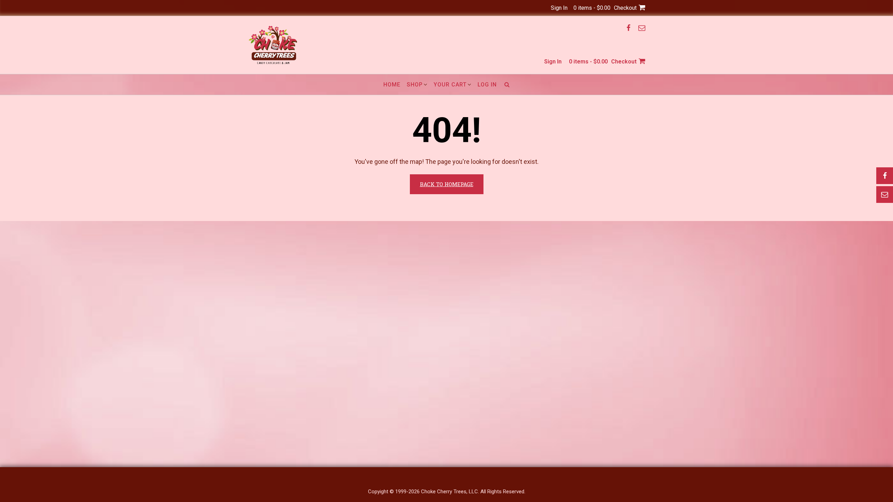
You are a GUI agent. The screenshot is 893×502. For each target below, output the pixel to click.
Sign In (559, 8)
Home (391, 84)
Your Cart (450, 84)
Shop (415, 84)
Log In (487, 84)
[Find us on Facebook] (628, 28)
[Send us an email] (641, 28)
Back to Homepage (446, 184)
